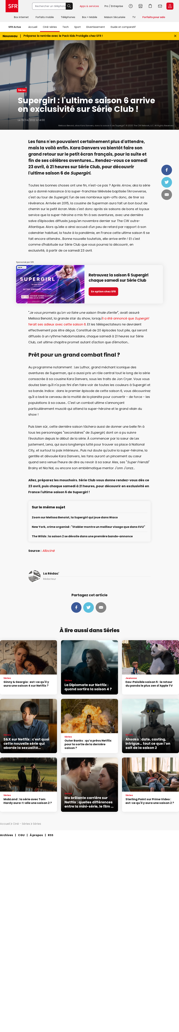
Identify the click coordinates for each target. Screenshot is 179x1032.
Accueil (32, 27)
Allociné (48, 550)
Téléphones (68, 17)
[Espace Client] (169, 6)
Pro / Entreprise (114, 6)
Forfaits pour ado (153, 17)
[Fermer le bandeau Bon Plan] (175, 36)
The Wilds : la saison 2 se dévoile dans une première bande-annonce (82, 536)
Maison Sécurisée (114, 17)
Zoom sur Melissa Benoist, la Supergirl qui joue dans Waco (75, 517)
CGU (21, 835)
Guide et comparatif (123, 27)
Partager (166, 170)
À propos (36, 835)
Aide (131, 6)
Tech (65, 27)
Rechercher (69, 6)
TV (133, 17)
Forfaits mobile (45, 17)
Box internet (21, 17)
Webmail (160, 6)
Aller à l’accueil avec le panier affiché (150, 6)
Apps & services (89, 6)
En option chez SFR (103, 291)
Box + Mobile (89, 17)
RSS (50, 835)
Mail (166, 194)
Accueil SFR (12, 6)
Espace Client (170, 6)
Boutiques (140, 6)
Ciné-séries (50, 27)
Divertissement (95, 27)
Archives (6, 835)
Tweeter (166, 182)
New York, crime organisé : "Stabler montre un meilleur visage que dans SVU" (88, 527)
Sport (77, 27)
